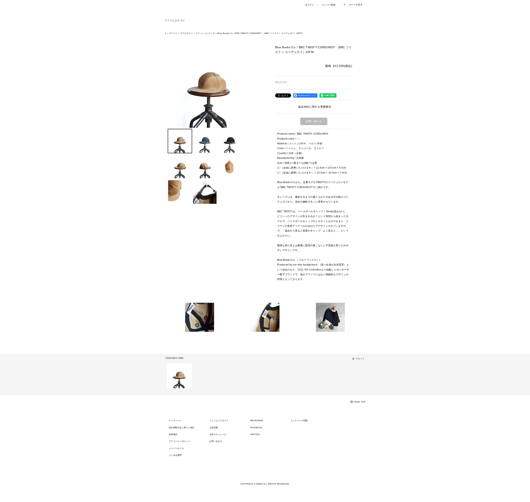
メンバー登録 (328, 5)
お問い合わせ (313, 121)
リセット (360, 358)
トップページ (175, 420)
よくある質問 (175, 455)
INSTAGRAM (256, 420)
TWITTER (255, 434)
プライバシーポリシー (179, 441)
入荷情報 (213, 427)
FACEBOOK (256, 427)
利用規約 (173, 434)
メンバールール (176, 448)
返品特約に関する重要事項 (314, 106)
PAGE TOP (359, 402)
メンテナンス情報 (298, 420)
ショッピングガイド (219, 420)
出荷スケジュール (217, 434)
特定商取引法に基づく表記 (181, 427)
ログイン (309, 5)
